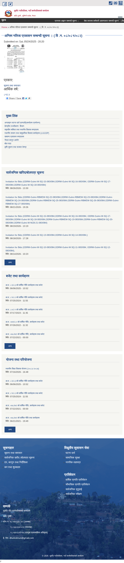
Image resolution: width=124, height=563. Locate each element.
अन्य (10, 262)
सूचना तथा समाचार (12, 85)
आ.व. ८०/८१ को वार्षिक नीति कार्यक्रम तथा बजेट (24, 309)
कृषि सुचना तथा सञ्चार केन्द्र (15, 147)
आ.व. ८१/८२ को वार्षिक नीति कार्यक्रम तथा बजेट (24, 297)
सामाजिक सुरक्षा (73, 457)
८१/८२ (7, 94)
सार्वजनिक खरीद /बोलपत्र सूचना (19, 457)
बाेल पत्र (8, 143)
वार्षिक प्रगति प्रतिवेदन (76, 479)
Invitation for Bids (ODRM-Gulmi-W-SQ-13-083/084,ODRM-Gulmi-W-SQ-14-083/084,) (47, 235)
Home (4, 27)
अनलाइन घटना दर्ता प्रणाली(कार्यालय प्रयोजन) (22, 122)
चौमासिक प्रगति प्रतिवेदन (78, 484)
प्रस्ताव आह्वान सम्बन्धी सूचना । (60, 21)
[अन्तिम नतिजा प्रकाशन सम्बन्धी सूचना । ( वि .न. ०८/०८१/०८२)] (16, 60)
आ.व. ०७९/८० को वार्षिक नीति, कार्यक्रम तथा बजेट (25, 322)
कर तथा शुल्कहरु (12, 467)
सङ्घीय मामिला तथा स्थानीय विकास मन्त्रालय (22, 129)
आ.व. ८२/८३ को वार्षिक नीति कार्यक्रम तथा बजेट (24, 285)
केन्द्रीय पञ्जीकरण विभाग (14, 126)
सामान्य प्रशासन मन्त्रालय (14, 136)
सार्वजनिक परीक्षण (74, 494)
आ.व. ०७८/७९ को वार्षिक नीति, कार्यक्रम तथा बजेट (25, 334)
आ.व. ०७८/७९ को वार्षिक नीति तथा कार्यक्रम (22, 417)
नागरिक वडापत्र (73, 462)
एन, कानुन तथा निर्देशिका (16, 462)
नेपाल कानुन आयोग (12, 140)
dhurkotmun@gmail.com (22, 538)
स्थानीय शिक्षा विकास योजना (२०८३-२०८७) (22, 368)
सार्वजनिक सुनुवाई (74, 489)
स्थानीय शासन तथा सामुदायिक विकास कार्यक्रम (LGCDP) (27, 133)
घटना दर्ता (70, 452)
